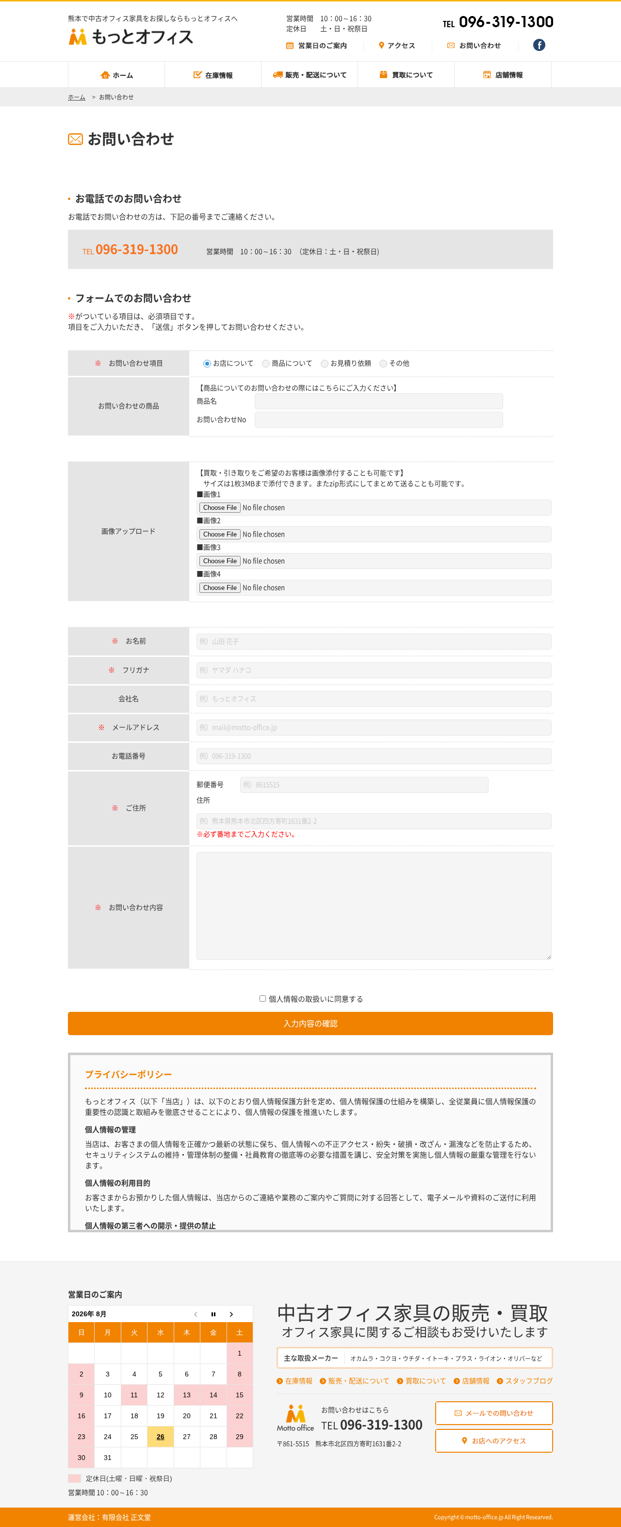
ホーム (76, 97)
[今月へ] (213, 1314)
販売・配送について (359, 1380)
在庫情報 (298, 1380)
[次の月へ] (240, 1314)
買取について (426, 1380)
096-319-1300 (137, 249)
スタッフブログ (529, 1380)
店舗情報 (476, 1380)
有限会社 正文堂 (126, 1517)
